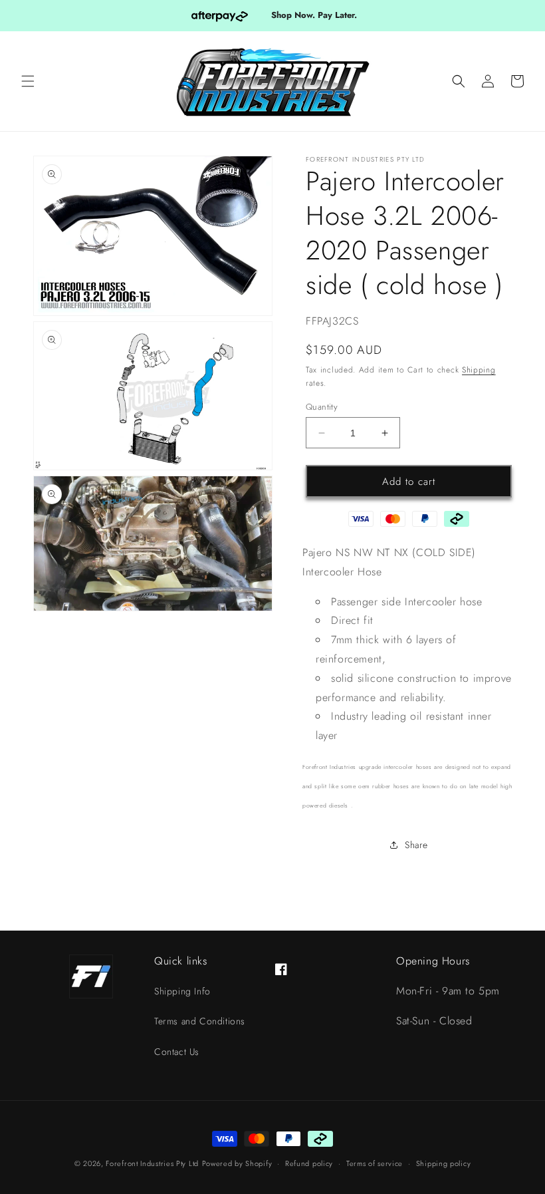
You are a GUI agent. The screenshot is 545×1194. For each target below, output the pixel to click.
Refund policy (309, 1163)
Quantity (322, 406)
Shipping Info (182, 991)
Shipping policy (443, 1163)
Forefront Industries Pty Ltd (152, 1163)
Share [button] (416, 844)
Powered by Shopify (237, 1163)
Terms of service (374, 1163)
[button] (28, 81)
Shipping (479, 370)
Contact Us (176, 1051)
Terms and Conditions (199, 1021)
